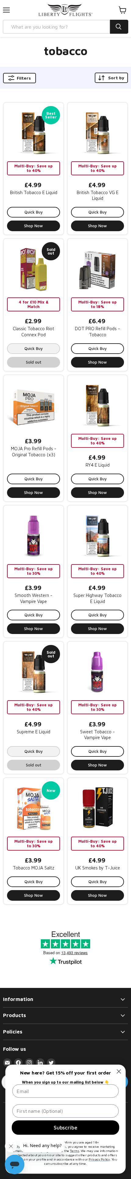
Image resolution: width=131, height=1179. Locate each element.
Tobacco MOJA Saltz (33, 867)
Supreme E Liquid (33, 731)
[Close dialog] (119, 1071)
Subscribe (65, 1127)
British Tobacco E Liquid (33, 192)
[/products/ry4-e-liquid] (97, 405)
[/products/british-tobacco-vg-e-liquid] (97, 132)
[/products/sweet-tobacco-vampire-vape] (97, 671)
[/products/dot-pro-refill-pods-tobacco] (97, 268)
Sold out (33, 362)
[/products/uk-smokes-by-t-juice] (97, 807)
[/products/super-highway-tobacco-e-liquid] (97, 535)
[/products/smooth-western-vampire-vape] (33, 535)
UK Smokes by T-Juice (97, 867)
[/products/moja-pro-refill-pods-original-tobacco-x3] (33, 405)
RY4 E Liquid (98, 465)
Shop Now (33, 225)
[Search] (119, 27)
